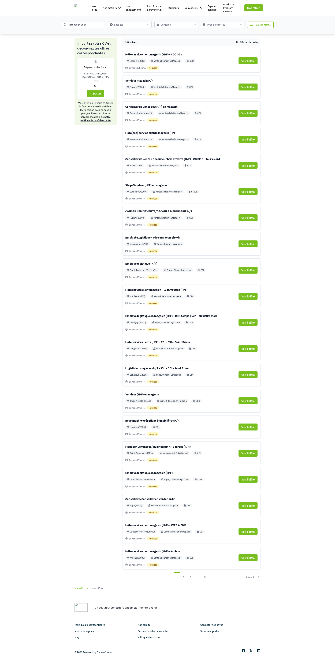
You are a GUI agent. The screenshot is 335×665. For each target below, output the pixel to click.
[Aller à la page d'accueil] (79, 7)
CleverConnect (105, 652)
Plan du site (144, 624)
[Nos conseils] (201, 7)
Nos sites (94, 7)
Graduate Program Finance (228, 8)
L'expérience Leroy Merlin (154, 7)
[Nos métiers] (119, 7)
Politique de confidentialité (90, 624)
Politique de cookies (148, 637)
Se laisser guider (209, 631)
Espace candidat (213, 7)
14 (205, 577)
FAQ (77, 637)
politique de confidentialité (95, 120)
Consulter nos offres (211, 624)
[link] (248, 60)
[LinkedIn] (258, 650)
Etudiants (173, 8)
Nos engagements (134, 7)
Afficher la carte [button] (249, 42)
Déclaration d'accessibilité (152, 631)
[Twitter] (251, 650)
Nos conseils (191, 8)
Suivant (249, 577)
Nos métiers (110, 8)
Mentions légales (84, 631)
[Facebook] (243, 650)
